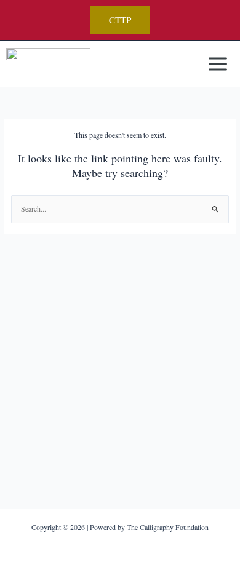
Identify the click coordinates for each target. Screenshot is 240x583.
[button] (120, 20)
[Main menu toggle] (217, 64)
